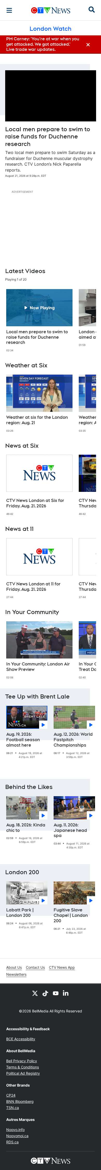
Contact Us (35, 967)
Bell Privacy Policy (21, 1061)
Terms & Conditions (22, 1067)
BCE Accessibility (20, 1039)
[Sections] (9, 10)
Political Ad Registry (23, 1073)
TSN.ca (12, 1107)
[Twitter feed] (35, 993)
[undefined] (39, 320)
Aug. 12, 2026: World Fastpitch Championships (73, 740)
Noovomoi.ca (17, 1136)
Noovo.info (15, 1129)
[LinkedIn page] (66, 993)
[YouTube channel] (56, 993)
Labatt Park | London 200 (20, 913)
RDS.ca (12, 1142)
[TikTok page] (45, 993)
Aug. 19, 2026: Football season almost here (23, 740)
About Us (14, 967)
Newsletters (16, 974)
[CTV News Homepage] (50, 10)
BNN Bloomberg (20, 1101)
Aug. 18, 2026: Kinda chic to (25, 828)
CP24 (11, 1095)
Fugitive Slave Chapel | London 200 (71, 915)
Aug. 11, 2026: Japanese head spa (70, 830)
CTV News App (62, 967)
